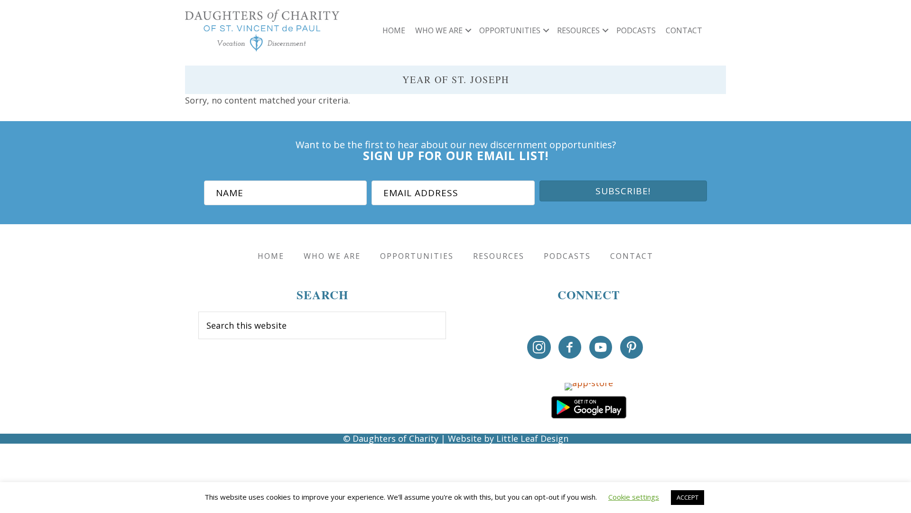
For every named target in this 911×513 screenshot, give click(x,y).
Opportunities (509, 30)
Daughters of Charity (395, 438)
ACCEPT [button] (687, 497)
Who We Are (439, 30)
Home (393, 30)
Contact (684, 30)
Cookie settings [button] (633, 497)
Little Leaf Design (532, 438)
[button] (468, 30)
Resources (578, 30)
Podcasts (636, 30)
